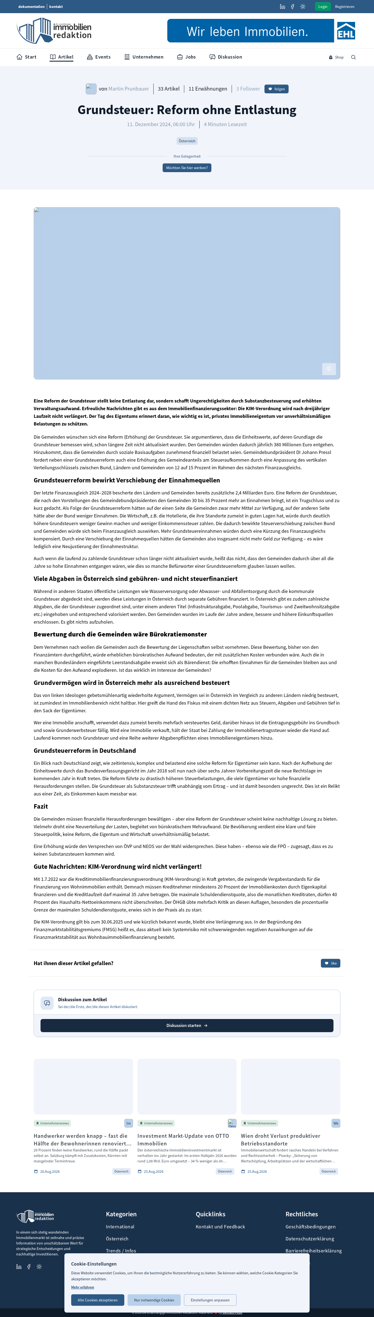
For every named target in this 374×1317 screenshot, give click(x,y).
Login (322, 6)
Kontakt (56, 6)
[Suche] (353, 57)
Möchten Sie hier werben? (187, 167)
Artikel (65, 57)
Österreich (117, 1239)
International (120, 1227)
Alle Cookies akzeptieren (98, 1300)
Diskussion (230, 57)
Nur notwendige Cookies (154, 1300)
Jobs (190, 57)
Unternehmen (148, 57)
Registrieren (345, 6)
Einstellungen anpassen (210, 1300)
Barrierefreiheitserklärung (314, 1251)
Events (103, 57)
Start (30, 57)
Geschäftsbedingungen (311, 1227)
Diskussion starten (183, 1025)
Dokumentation (31, 6)
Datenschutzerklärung (310, 1239)
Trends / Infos (121, 1251)
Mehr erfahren (82, 1287)
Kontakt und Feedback (220, 1227)
